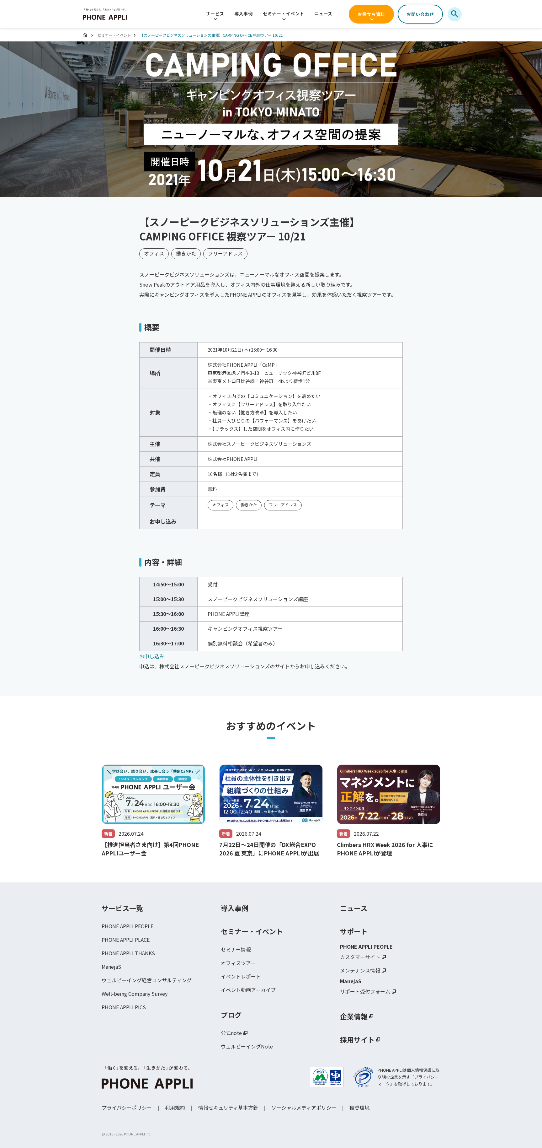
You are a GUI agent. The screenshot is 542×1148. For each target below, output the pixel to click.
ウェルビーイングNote (247, 1046)
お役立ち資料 (371, 14)
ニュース (323, 13)
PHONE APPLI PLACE (126, 939)
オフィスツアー (238, 963)
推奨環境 (359, 1107)
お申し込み (151, 656)
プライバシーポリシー (127, 1107)
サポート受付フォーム (365, 991)
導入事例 (243, 13)
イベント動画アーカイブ (248, 990)
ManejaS (111, 966)
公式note (231, 1033)
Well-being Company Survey (134, 993)
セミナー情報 (236, 949)
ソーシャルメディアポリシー (303, 1107)
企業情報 (354, 1016)
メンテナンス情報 (360, 970)
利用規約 (175, 1107)
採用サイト (357, 1039)
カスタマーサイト (360, 957)
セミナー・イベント (283, 13)
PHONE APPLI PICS (124, 1007)
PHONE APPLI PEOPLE (127, 926)
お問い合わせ (420, 14)
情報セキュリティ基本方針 (228, 1107)
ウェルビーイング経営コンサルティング (147, 980)
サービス (215, 13)
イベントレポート (241, 976)
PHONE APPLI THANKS (128, 953)
